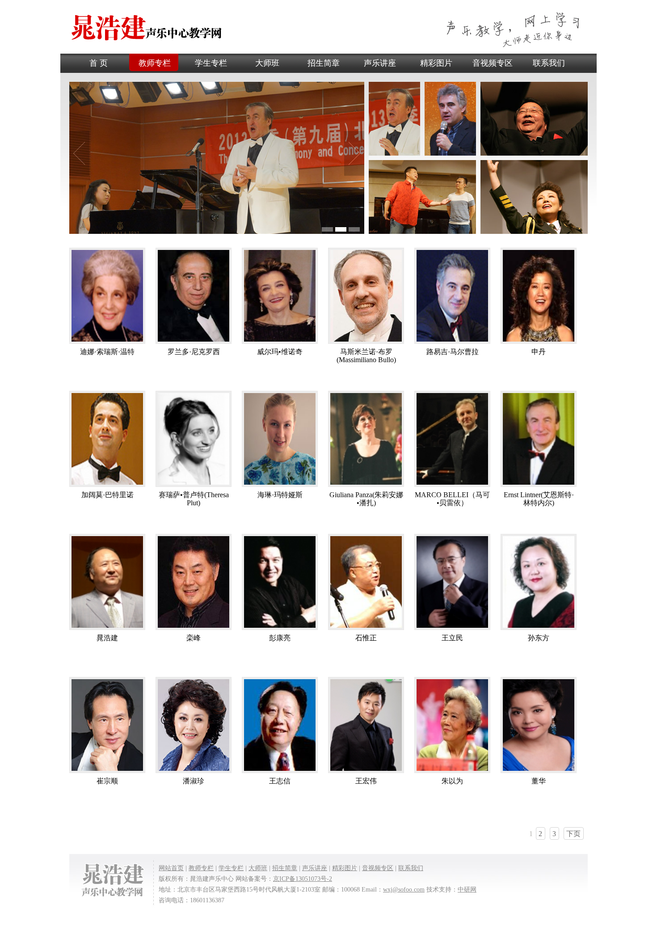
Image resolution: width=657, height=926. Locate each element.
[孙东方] (539, 630)
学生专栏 (211, 63)
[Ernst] (539, 486)
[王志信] (280, 773)
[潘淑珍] (194, 773)
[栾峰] (194, 630)
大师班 (267, 63)
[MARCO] (452, 486)
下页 (573, 833)
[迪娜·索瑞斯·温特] (107, 343)
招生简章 (323, 63)
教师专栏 (155, 63)
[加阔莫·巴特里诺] (107, 486)
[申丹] (539, 343)
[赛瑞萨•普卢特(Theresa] (194, 486)
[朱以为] (452, 773)
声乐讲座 (380, 63)
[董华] (539, 773)
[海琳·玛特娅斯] (280, 486)
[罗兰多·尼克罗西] (194, 343)
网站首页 (171, 868)
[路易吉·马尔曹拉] (452, 343)
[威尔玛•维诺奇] (280, 343)
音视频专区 (492, 63)
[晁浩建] (107, 630)
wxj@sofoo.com (404, 889)
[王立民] (452, 630)
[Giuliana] (366, 486)
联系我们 (549, 63)
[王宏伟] (366, 773)
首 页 (98, 63)
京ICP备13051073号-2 (302, 878)
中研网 (467, 889)
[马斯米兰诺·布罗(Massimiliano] (366, 343)
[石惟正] (366, 630)
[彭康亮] (280, 630)
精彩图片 (436, 63)
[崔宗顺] (107, 773)
